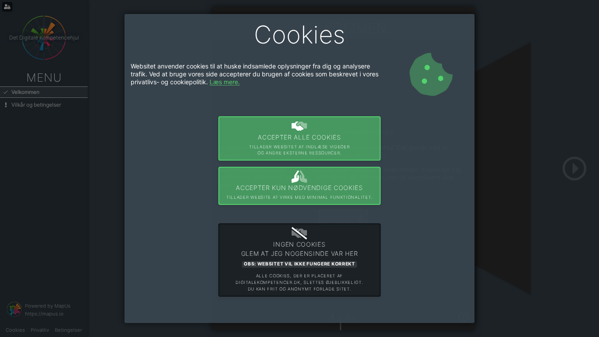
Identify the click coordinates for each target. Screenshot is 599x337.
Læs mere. (225, 82)
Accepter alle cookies (299, 144)
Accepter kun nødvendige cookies (299, 192)
